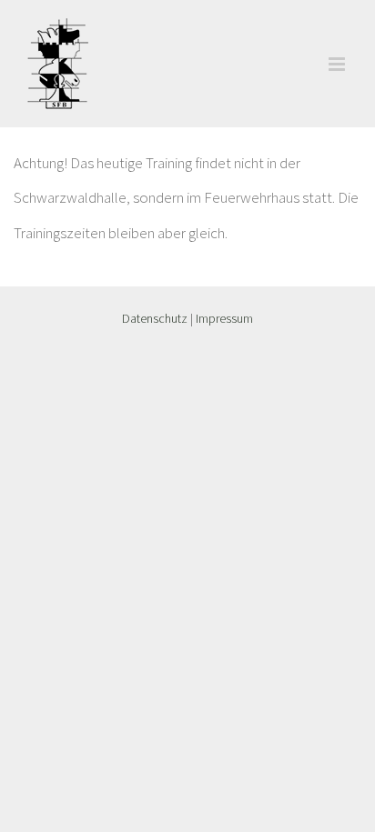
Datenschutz (155, 318)
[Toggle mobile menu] (338, 64)
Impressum (224, 318)
